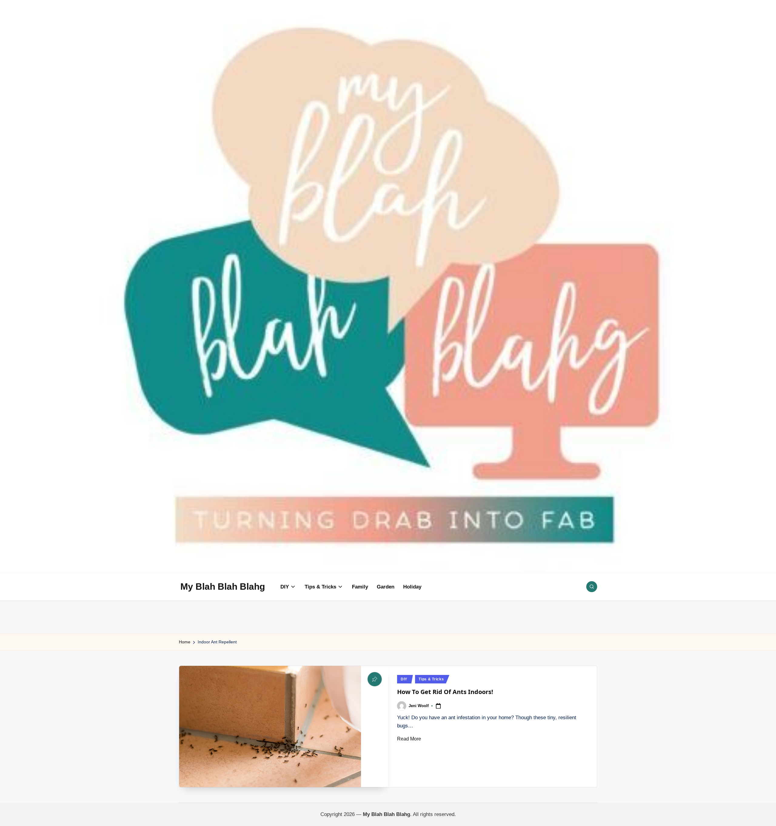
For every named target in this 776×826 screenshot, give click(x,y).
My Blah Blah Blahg (222, 587)
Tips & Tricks (431, 679)
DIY (404, 679)
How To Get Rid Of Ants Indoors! (445, 692)
